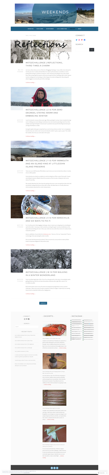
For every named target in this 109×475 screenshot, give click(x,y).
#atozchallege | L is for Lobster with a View (51, 338)
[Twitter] (76, 40)
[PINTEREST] (54, 468)
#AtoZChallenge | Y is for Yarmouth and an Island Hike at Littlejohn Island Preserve (47, 163)
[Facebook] (84, 40)
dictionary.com (47, 234)
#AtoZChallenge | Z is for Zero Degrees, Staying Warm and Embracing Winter (44, 113)
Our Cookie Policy (27, 472)
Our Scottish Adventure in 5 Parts (21, 351)
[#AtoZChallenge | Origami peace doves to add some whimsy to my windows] (54, 434)
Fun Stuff (72, 28)
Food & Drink (39, 28)
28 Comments (20, 121)
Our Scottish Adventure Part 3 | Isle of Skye (23, 340)
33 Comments (20, 281)
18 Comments (20, 172)
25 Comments (20, 226)
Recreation (30, 28)
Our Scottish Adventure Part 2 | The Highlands (24, 344)
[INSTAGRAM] (52, 468)
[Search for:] (27, 326)
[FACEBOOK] (57, 468)
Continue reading (30, 82)
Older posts (43, 303)
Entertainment (50, 28)
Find (92, 49)
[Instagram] (79, 40)
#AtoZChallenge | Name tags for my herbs (51, 408)
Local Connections (62, 28)
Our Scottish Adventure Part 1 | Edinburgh (23, 347)
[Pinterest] (82, 40)
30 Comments (20, 71)
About (79, 28)
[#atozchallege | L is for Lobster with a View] (54, 330)
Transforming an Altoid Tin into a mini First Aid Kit (25, 360)
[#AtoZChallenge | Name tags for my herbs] (54, 398)
